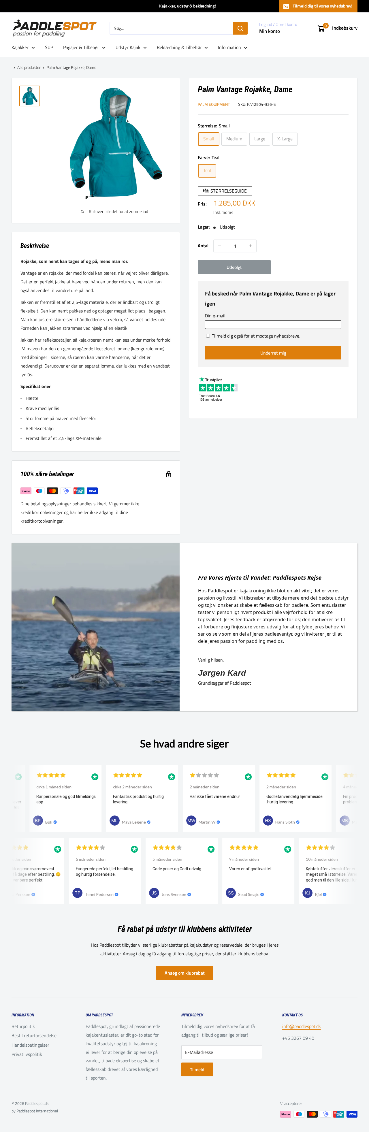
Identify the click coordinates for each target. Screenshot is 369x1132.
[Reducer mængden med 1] (220, 246)
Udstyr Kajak (128, 47)
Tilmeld (197, 1069)
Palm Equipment (214, 104)
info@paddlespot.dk (301, 1026)
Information (229, 47)
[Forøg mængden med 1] (250, 246)
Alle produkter (29, 67)
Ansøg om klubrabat (185, 972)
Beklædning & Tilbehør (179, 47)
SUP (49, 47)
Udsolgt (234, 267)
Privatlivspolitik (27, 1054)
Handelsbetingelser (30, 1044)
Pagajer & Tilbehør (81, 47)
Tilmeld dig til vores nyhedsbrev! (322, 6)
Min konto (269, 31)
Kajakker (20, 47)
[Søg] (240, 28)
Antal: (204, 245)
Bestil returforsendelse (34, 1035)
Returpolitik (23, 1026)
